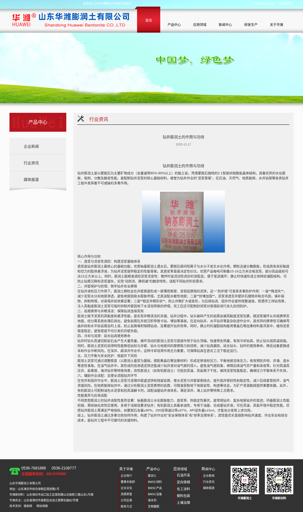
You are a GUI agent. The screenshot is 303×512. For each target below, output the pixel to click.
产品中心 (174, 24)
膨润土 (152, 475)
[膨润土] (72, 20)
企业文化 (126, 488)
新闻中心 (225, 24)
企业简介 (126, 475)
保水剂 (152, 500)
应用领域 (199, 24)
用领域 (181, 485)
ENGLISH (269, 3)
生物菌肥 (153, 506)
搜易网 (28, 506)
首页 (148, 20)
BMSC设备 (155, 494)
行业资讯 (31, 163)
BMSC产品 (155, 488)
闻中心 (208, 469)
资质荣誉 (126, 494)
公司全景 (126, 500)
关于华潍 (276, 24)
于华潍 (126, 469)
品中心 (153, 469)
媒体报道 (31, 180)
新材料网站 (286, 3)
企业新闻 (31, 146)
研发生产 (251, 24)
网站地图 (42, 506)
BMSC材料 (155, 482)
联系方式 (126, 506)
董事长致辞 (128, 482)
